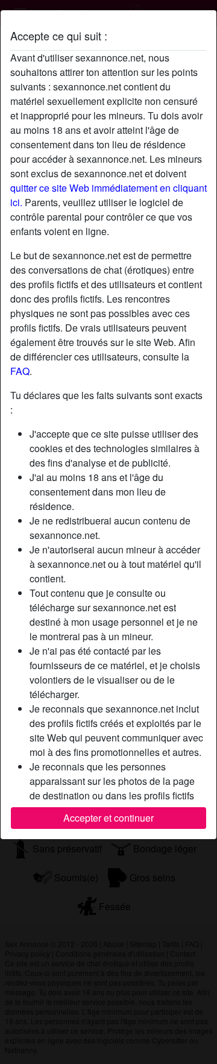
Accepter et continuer (108, 818)
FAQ (20, 371)
